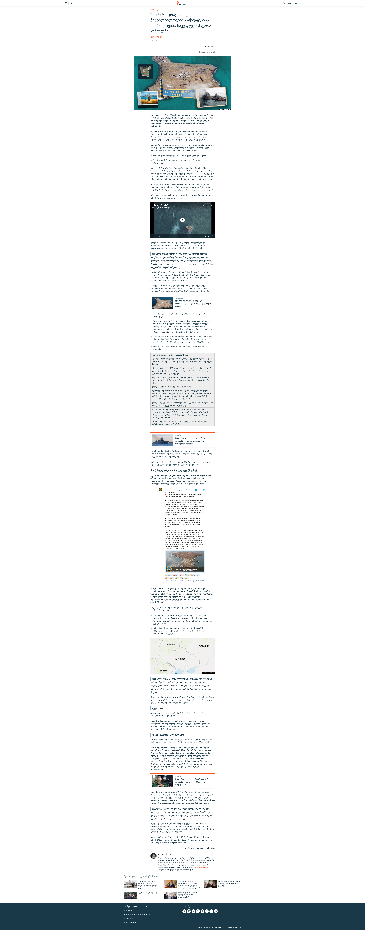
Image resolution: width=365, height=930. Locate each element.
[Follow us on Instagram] (202, 911)
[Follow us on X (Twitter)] (189, 911)
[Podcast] (216, 911)
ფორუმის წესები (130, 918)
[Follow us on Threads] (207, 911)
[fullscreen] (213, 236)
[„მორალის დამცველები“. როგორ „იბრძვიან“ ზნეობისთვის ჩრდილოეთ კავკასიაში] (130, 884)
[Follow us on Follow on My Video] (198, 911)
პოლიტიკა (154, 9)
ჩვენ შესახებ (128, 910)
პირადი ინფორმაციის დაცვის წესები (137, 914)
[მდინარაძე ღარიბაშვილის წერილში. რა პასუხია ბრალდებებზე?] (170, 895)
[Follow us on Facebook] (184, 911)
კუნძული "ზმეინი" (160, 205)
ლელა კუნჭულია (156, 36)
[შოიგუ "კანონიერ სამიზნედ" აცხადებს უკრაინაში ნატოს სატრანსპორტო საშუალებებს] (162, 781)
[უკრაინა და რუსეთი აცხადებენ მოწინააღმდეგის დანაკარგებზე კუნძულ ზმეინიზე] (162, 303)
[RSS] (211, 911)
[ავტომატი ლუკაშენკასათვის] (130, 895)
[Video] (296, 3)
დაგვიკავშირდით (130, 922)
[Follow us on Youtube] (193, 911)
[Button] (210, 46)
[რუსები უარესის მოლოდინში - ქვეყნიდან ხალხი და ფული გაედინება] (210, 884)
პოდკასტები (287, 3)
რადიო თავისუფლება (163, 207)
